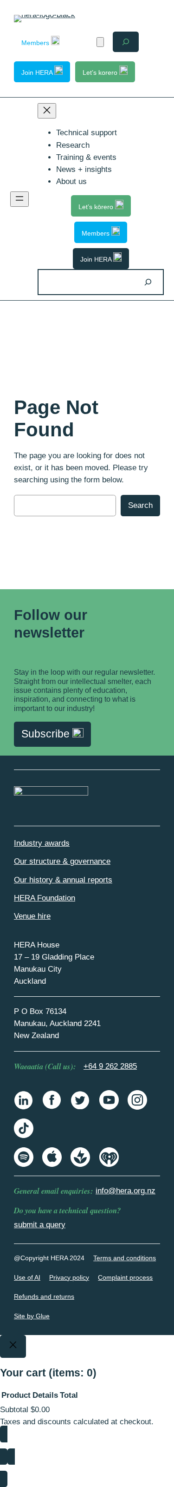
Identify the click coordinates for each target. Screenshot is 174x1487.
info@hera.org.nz (125, 1190)
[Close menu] (47, 110)
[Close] (13, 1346)
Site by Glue (32, 1316)
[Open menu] (19, 199)
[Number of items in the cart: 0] (100, 42)
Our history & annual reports (63, 879)
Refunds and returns (44, 1296)
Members (36, 42)
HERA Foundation (44, 898)
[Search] (148, 282)
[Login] (84, 42)
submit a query (39, 1224)
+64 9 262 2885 (110, 1066)
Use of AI (27, 1277)
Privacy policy (69, 1277)
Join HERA (37, 72)
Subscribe (46, 734)
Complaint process (125, 1277)
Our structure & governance (62, 861)
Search (140, 505)
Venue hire (32, 916)
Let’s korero (101, 72)
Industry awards (42, 843)
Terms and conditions (124, 1258)
